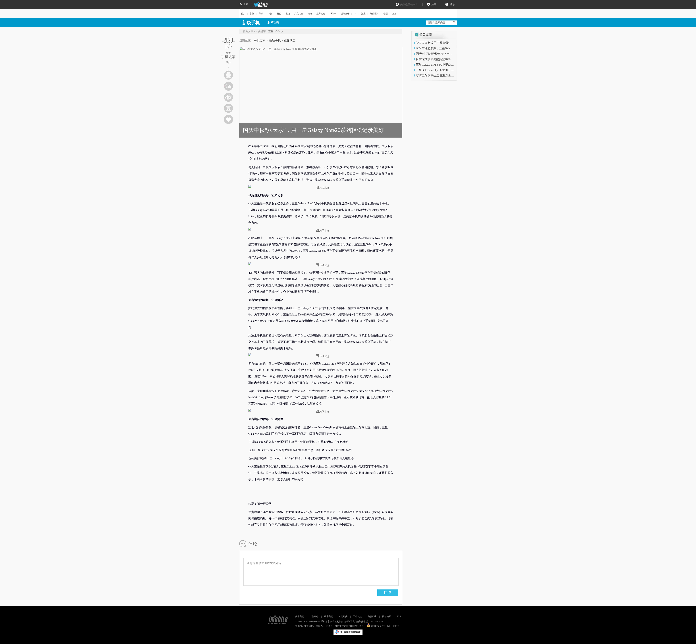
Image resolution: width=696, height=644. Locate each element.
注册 (433, 4)
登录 (452, 4)
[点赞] (228, 119)
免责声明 (372, 616)
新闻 (252, 13)
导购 (261, 13)
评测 (270, 13)
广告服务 (314, 616)
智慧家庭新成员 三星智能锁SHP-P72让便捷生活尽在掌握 (452, 42)
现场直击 (345, 13)
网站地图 (386, 616)
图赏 (279, 13)
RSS (246, 4)
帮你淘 (333, 13)
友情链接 (343, 616)
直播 (394, 13)
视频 (287, 13)
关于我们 (299, 616)
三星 (270, 31)
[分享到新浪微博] (228, 97)
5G (355, 13)
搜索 (454, 22)
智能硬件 (374, 13)
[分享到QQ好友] (228, 75)
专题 (385, 13)
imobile (260, 4)
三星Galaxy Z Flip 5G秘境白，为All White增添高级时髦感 (452, 64)
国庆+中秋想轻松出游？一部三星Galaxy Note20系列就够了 (453, 53)
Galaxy (279, 31)
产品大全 (298, 13)
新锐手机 (275, 40)
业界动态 (320, 13)
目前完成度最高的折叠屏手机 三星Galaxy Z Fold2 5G (449, 59)
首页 (243, 13)
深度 (363, 13)
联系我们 (328, 616)
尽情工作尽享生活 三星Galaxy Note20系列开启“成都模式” (452, 75)
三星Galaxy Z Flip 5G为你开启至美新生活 (442, 70)
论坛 (310, 13)
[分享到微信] (228, 86)
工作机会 (357, 616)
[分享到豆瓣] (228, 108)
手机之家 (259, 40)
